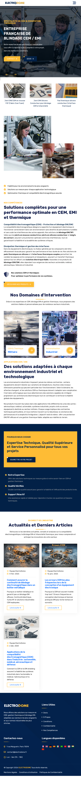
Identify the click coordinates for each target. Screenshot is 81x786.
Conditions (47, 721)
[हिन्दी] (73, 746)
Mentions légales (10, 772)
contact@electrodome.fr (17, 752)
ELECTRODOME (25, 768)
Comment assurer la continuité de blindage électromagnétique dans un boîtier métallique (21, 584)
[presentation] (6, 74)
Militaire (12, 352)
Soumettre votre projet (21, 460)
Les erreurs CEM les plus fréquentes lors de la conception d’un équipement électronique (59, 584)
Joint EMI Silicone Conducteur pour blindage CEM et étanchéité (40, 103)
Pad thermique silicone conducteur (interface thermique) (66, 103)
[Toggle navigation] (75, 3)
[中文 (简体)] (43, 749)
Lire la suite (14, 608)
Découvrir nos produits (17, 284)
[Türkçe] (65, 746)
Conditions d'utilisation (28, 772)
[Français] (43, 746)
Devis (29, 59)
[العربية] (61, 746)
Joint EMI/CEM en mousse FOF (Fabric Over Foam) (15, 102)
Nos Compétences (50, 730)
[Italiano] (58, 746)
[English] (46, 746)
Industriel (51, 352)
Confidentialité (49, 726)
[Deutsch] (50, 746)
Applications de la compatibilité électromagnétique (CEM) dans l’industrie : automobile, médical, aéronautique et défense (21, 658)
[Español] (54, 746)
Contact (11, 59)
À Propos (46, 717)
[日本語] (69, 746)
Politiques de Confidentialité (51, 772)
